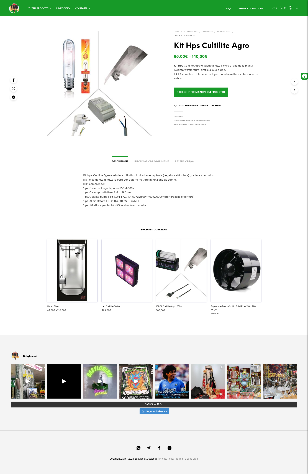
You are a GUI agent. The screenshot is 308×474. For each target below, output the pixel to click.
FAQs (228, 8)
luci (203, 124)
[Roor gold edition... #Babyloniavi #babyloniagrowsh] (280, 381)
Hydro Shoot (53, 306)
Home (177, 32)
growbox (195, 124)
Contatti (81, 8)
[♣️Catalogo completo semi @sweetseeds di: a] (244, 381)
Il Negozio (63, 8)
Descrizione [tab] (120, 161)
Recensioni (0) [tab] (184, 161)
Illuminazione (224, 32)
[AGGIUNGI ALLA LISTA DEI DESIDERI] (72, 296)
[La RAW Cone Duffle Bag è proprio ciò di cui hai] (208, 381)
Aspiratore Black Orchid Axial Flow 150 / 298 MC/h (233, 308)
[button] (274, 8)
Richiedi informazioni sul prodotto (201, 92)
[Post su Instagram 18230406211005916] (136, 381)
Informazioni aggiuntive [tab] (151, 161)
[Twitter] (13, 88)
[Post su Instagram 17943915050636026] (28, 381)
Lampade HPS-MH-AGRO (185, 35)
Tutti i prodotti (38, 8)
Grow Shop (207, 32)
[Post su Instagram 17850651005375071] (172, 381)
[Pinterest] (13, 97)
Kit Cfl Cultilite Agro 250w (169, 306)
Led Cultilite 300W (111, 306)
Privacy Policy (166, 458)
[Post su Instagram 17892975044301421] (100, 381)
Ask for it (184, 124)
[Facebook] (13, 80)
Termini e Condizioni (250, 8)
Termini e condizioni (187, 458)
